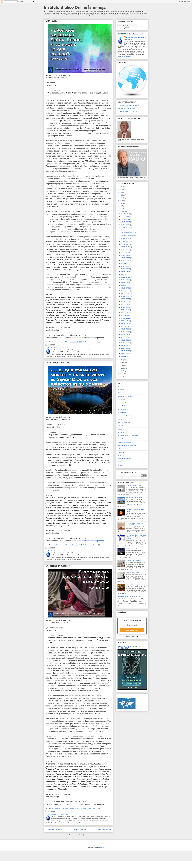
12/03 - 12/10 (125, 225)
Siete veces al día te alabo (134, 497)
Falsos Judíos (122, 409)
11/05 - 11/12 (125, 244)
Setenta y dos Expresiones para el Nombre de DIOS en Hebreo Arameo (136, 536)
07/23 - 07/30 (125, 277)
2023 (121, 195)
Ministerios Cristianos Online (136, 37)
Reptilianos (121, 452)
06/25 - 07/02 (125, 288)
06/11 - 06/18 (125, 293)
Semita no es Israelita (124, 458)
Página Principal (80, 830)
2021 (121, 200)
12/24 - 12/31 (125, 216)
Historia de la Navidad (124, 416)
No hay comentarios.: (89, 342)
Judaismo (121, 425)
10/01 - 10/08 (125, 258)
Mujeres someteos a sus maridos (128, 435)
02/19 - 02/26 (125, 337)
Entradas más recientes (54, 830)
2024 (121, 192)
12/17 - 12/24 (125, 219)
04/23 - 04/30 (125, 312)
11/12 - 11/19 (125, 241)
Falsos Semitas (122, 412)
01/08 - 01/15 (125, 353)
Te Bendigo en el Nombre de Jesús (129, 596)
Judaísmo (121, 429)
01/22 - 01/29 (125, 348)
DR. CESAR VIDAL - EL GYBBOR (128, 112)
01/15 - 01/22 (125, 351)
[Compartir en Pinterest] (54, 345)
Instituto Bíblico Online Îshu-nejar (75, 7)
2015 (121, 362)
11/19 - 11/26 (125, 239)
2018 (121, 208)
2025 (121, 189)
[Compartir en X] (50, 345)
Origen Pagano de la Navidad (127, 445)
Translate (132, 28)
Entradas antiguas (104, 830)
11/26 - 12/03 (125, 227)
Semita (120, 455)
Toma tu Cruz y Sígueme (133, 585)
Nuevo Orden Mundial (124, 442)
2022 (121, 198)
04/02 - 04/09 (125, 321)
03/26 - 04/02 (125, 323)
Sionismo (120, 462)
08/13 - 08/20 (125, 269)
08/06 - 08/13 (125, 271)
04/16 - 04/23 (125, 315)
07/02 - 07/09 (125, 285)
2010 (121, 376)
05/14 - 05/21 (125, 304)
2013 (121, 368)
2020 (121, 203)
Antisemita (121, 389)
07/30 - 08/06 (125, 274)
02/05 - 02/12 (125, 343)
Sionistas (120, 465)
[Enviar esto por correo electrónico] (46, 345)
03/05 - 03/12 (125, 332)
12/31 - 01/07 (125, 214)
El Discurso (52, 21)
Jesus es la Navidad (124, 422)
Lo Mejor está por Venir (133, 560)
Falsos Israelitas (123, 403)
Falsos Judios (122, 406)
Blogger (101, 847)
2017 (121, 211)
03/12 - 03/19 (125, 329)
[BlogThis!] (48, 345)
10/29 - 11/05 (125, 247)
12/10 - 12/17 (125, 222)
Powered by (127, 636)
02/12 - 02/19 (125, 340)
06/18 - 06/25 (125, 291)
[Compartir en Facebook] (52, 345)
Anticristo (120, 386)
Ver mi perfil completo (124, 56)
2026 (121, 187)
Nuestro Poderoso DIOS (58, 362)
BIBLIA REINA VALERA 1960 (126, 108)
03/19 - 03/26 (125, 326)
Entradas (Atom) (82, 835)
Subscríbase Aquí (132, 630)
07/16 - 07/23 (125, 280)
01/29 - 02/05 (125, 345)
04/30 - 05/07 (125, 310)
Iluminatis (121, 419)
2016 (121, 360)
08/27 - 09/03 (125, 263)
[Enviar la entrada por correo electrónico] (99, 342)
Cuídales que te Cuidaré (133, 485)
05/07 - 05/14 (125, 307)
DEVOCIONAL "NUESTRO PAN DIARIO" (130, 105)
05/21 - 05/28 (125, 301)
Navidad (120, 439)
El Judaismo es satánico (125, 393)
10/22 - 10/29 (125, 250)
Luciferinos (121, 432)
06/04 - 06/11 (125, 296)
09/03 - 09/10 (125, 260)
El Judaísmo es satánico (125, 396)
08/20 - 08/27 (125, 266)
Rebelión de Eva (123, 449)
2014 (121, 365)
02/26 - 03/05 (125, 334)
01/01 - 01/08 (125, 356)
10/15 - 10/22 (125, 252)
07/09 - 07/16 (125, 282)
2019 (121, 206)
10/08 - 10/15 (125, 255)
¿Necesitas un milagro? (58, 566)
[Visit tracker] (127, 709)
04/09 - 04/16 (125, 318)
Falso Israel (121, 399)
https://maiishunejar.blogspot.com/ (90, 541)
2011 (121, 373)
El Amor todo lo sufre (132, 572)
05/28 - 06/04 (125, 299)
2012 (121, 371)
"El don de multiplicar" (133, 549)
